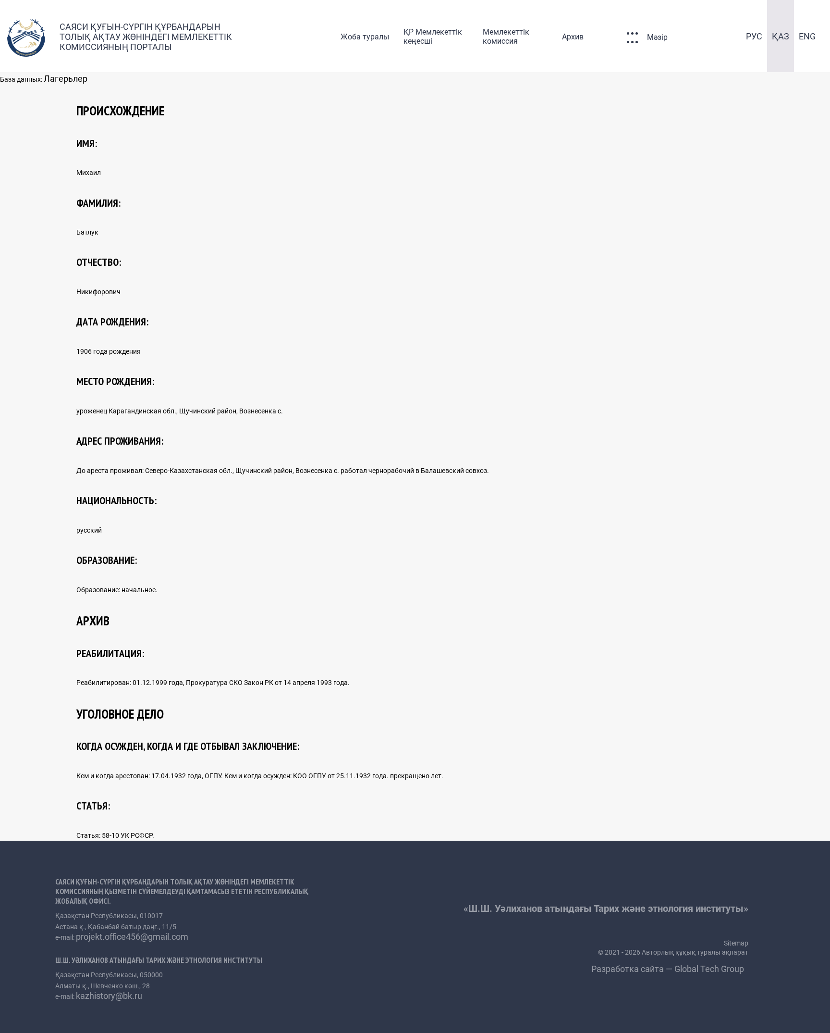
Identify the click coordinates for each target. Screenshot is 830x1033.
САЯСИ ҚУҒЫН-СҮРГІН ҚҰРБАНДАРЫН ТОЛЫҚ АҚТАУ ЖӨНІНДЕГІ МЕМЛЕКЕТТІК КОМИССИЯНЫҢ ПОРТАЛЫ (146, 37)
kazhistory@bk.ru (109, 996)
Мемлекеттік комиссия (506, 36)
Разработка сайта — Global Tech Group (668, 969)
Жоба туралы (365, 36)
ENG (807, 36)
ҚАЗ (780, 36)
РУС (754, 36)
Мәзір (657, 37)
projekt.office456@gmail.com (132, 937)
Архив (573, 36)
